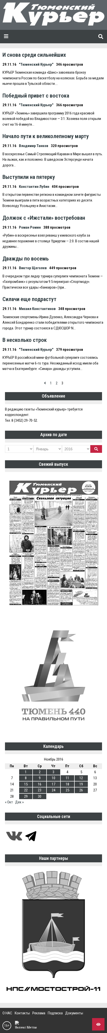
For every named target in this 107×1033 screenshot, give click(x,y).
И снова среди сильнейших (34, 55)
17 (53, 784)
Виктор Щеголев (33, 268)
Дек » (19, 802)
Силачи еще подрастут (29, 299)
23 (39, 790)
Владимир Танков (33, 146)
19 (81, 784)
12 (81, 778)
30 (39, 796)
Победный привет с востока (35, 95)
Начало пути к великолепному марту (45, 136)
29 (26, 796)
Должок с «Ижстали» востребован (43, 217)
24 (53, 790)
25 (67, 790)
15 (26, 784)
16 (39, 784)
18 (67, 784)
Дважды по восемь (25, 258)
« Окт (9, 802)
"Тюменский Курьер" (36, 64)
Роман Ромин (30, 227)
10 (53, 778)
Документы (74, 1013)
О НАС (7, 1013)
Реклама (38, 1013)
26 (81, 790)
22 (26, 790)
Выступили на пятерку (28, 177)
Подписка (55, 1013)
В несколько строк (24, 340)
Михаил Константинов (37, 309)
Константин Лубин (34, 186)
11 (67, 778)
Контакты (22, 1013)
